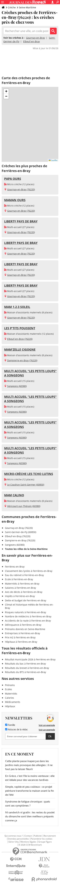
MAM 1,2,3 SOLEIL (17, 307)
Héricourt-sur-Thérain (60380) (23, 506)
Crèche (12, 7)
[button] (6, 91)
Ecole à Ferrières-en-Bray (19, 579)
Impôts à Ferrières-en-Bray (20, 596)
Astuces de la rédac (17, 729)
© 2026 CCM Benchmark (30, 845)
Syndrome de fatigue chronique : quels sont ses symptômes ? (27, 803)
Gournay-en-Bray (35, 37)
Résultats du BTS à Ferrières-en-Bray (25, 672)
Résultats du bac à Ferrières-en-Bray (25, 663)
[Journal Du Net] (44, 859)
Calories (9, 697)
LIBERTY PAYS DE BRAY (21, 221)
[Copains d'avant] (16, 872)
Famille (11, 725)
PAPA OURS (12, 179)
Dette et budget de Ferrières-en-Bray (25, 600)
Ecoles (8, 689)
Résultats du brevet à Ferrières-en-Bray (27, 668)
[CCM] (16, 859)
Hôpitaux (10, 706)
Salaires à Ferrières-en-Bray (20, 587)
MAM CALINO (14, 495)
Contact (28, 836)
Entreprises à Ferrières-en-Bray (22, 633)
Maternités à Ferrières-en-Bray (22, 583)
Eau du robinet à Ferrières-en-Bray (24, 575)
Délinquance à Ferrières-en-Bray (23, 624)
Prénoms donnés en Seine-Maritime (25, 629)
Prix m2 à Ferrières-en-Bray (20, 637)
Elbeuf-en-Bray (31, 41)
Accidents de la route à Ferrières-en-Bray (28, 620)
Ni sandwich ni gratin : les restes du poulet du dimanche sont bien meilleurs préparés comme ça (30, 816)
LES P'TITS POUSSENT (19, 328)
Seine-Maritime (27, 7)
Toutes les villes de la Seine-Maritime (26, 548)
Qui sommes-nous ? (13, 836)
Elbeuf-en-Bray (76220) (19, 338)
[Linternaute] (16, 866)
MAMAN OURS (15, 200)
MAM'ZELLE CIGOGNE (20, 350)
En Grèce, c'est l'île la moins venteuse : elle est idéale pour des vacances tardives (29, 778)
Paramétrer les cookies (41, 839)
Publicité (38, 836)
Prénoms (10, 685)
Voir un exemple (47, 725)
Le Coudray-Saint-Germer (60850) (25, 484)
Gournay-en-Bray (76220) (21, 189)
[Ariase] (16, 879)
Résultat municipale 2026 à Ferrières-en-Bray (30, 659)
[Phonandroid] (44, 879)
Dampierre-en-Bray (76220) (22, 360)
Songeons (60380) (17, 386)
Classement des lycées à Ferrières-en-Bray (28, 570)
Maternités (11, 693)
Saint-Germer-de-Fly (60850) (20, 532)
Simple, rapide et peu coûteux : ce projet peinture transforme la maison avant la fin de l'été (29, 791)
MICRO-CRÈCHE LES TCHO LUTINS (28, 474)
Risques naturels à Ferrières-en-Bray (25, 612)
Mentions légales (28, 842)
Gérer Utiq (13, 842)
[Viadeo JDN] (44, 872)
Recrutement (50, 836)
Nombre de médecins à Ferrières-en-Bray (28, 616)
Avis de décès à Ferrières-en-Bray (23, 592)
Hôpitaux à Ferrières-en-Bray (21, 641)
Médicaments (12, 702)
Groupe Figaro (45, 842)
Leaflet (54, 160)
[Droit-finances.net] (44, 866)
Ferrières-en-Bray (14, 566)
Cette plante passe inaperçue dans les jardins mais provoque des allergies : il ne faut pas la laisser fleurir (28, 765)
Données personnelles (18, 839)
